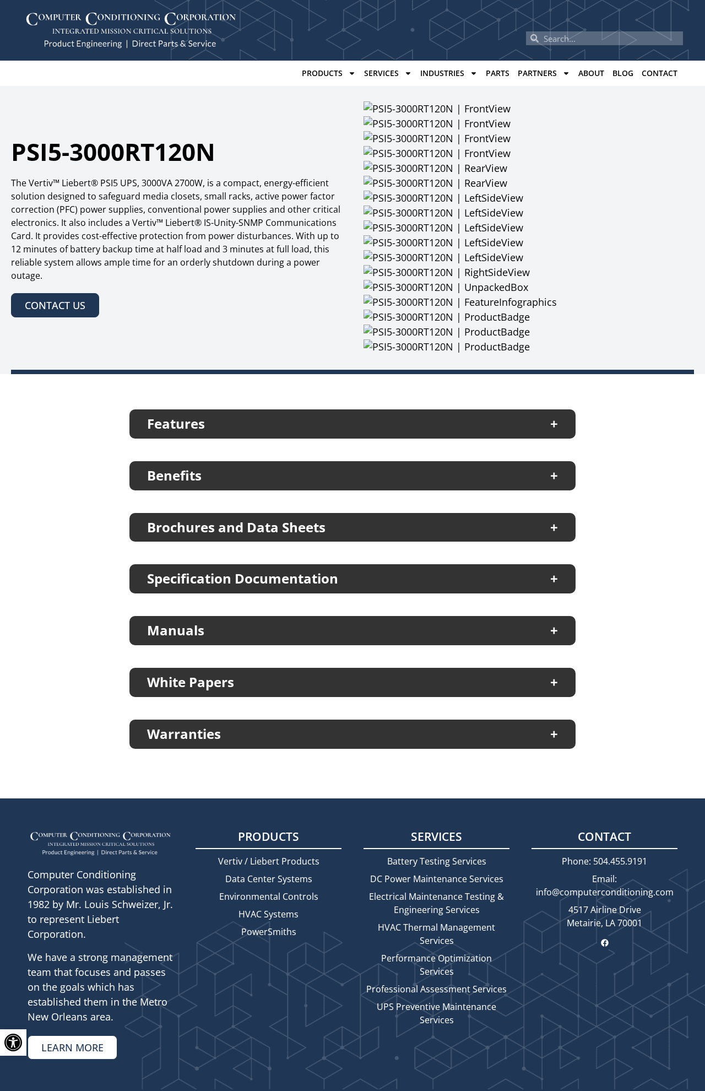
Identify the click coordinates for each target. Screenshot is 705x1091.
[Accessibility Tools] (13, 1042)
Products (322, 73)
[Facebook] (604, 942)
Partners (537, 73)
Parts (497, 73)
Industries (442, 73)
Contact (659, 73)
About (591, 73)
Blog (622, 73)
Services (381, 73)
